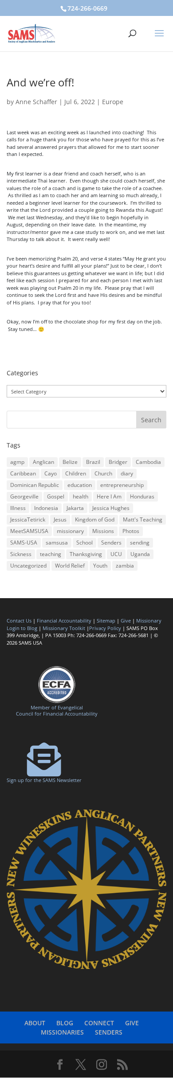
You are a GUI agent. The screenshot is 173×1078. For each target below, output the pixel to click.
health (80, 496)
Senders (111, 542)
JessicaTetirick (27, 519)
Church (103, 473)
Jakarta (75, 508)
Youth (100, 565)
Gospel (55, 496)
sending (139, 542)
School (84, 542)
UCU (116, 554)
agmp (17, 462)
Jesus (60, 519)
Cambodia (148, 462)
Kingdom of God (94, 519)
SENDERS (108, 1032)
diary (127, 473)
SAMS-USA (23, 542)
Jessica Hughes (111, 508)
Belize (70, 462)
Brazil (93, 462)
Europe (112, 101)
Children (75, 473)
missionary (70, 531)
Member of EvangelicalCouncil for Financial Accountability (57, 710)
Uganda (140, 554)
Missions (103, 531)
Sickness (20, 554)
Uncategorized (28, 565)
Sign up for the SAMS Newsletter (44, 780)
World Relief (70, 565)
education (79, 485)
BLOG (64, 1023)
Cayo (50, 473)
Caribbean (23, 473)
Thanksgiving (86, 554)
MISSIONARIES (62, 1032)
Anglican (43, 462)
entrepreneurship (122, 485)
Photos (130, 531)
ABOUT (34, 1023)
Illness (18, 508)
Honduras (142, 496)
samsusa (57, 542)
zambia (125, 565)
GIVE (132, 1023)
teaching (50, 554)
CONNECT (99, 1023)
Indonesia (46, 508)
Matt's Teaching (142, 519)
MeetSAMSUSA (29, 531)
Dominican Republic (34, 485)
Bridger (118, 462)
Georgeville (24, 496)
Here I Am (109, 496)
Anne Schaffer (36, 101)
